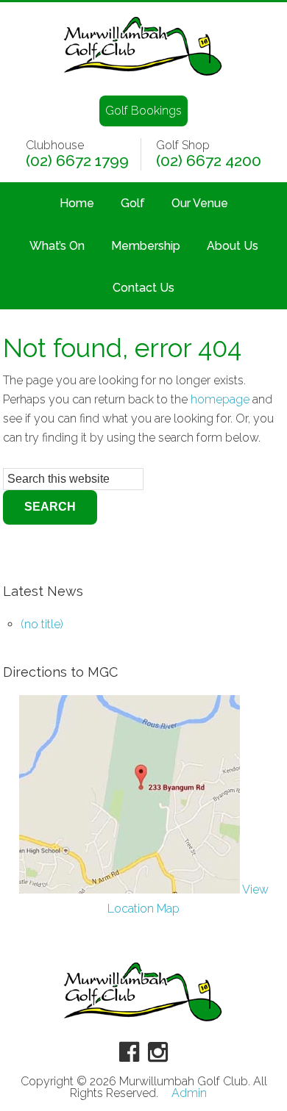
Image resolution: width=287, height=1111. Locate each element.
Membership (145, 246)
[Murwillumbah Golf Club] (143, 77)
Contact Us (143, 288)
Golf (133, 203)
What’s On (57, 246)
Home (77, 203)
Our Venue (199, 203)
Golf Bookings (143, 111)
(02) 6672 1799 (77, 161)
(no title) (42, 624)
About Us (232, 246)
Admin (189, 1093)
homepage (220, 399)
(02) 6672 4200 (208, 161)
